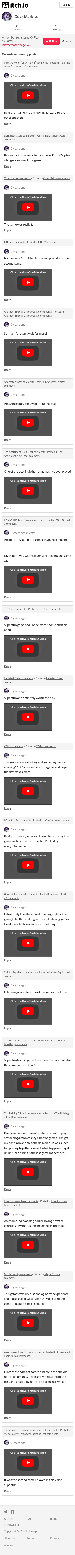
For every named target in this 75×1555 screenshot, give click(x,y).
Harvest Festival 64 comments (21, 894)
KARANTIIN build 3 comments (21, 520)
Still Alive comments (15, 609)
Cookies (8, 1544)
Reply (7, 123)
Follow (53, 41)
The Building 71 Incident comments (23, 1113)
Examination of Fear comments (21, 1201)
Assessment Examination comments (24, 1352)
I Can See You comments (17, 820)
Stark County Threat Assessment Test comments (31, 1429)
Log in (66, 4)
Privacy (54, 1538)
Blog (53, 1518)
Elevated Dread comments (18, 678)
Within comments (13, 746)
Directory (10, 1538)
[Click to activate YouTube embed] (28, 95)
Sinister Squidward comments (20, 972)
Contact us (12, 1524)
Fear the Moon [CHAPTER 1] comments (26, 62)
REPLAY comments (14, 242)
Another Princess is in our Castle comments (28, 311)
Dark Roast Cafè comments (19, 135)
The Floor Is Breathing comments (22, 1040)
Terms (30, 1538)
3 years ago (18, 324)
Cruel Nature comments (17, 178)
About (8, 1518)
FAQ (29, 1518)
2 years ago (18, 75)
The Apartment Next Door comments (24, 451)
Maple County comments (18, 1274)
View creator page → (15, 45)
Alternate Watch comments (19, 381)
